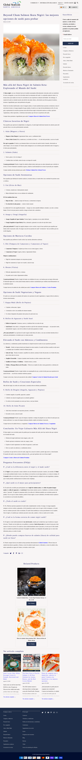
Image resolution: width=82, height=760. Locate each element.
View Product (31, 603)
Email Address (68, 34)
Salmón (65, 64)
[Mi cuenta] (75, 3)
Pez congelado (66, 57)
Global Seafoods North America (42, 754)
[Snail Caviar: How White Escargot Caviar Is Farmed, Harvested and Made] (12, 663)
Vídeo (24, 744)
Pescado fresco (67, 54)
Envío (24, 731)
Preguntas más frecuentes (28, 734)
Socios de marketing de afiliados (30, 747)
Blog (60, 3)
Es (63, 7)
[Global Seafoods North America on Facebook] (45, 712)
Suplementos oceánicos (66, 78)
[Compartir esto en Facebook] (13, 553)
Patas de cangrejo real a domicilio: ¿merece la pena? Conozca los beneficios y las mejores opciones (50, 677)
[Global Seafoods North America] (12, 4)
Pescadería (65, 73)
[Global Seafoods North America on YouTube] (48, 712)
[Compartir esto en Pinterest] (16, 553)
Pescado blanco (67, 67)
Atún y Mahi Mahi (67, 60)
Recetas (24, 741)
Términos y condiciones (28, 718)
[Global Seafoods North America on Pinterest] (51, 712)
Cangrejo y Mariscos (68, 50)
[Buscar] (77, 3)
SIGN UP (70, 43)
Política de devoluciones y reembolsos (31, 721)
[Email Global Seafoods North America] (57, 712)
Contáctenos (25, 725)
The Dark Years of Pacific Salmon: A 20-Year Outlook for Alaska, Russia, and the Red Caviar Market (31, 677)
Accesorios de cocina (68, 82)
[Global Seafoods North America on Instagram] (54, 712)
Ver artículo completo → (9, 697)
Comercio (34, 3)
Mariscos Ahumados (68, 70)
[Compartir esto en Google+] (19, 553)
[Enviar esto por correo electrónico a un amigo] (22, 553)
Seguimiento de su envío (28, 728)
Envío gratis (69, 3)
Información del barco (48, 3)
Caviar (64, 47)
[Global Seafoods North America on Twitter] (43, 712)
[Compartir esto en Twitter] (10, 553)
